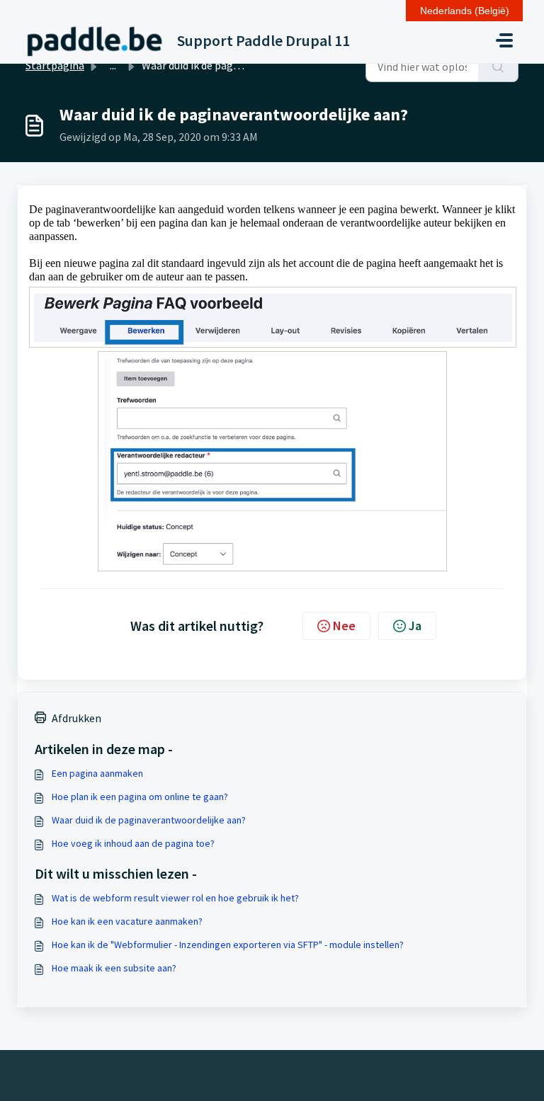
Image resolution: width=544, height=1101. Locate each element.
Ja (415, 625)
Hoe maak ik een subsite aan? (114, 968)
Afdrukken (76, 718)
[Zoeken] (498, 66)
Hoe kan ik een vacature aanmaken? (127, 921)
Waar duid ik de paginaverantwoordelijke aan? (149, 820)
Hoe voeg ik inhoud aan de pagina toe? (133, 843)
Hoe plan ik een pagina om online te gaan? (140, 796)
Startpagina (55, 65)
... (113, 65)
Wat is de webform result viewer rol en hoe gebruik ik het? (175, 897)
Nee (344, 625)
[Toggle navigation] (504, 40)
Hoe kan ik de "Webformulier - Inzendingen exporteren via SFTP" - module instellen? (228, 944)
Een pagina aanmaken (97, 773)
